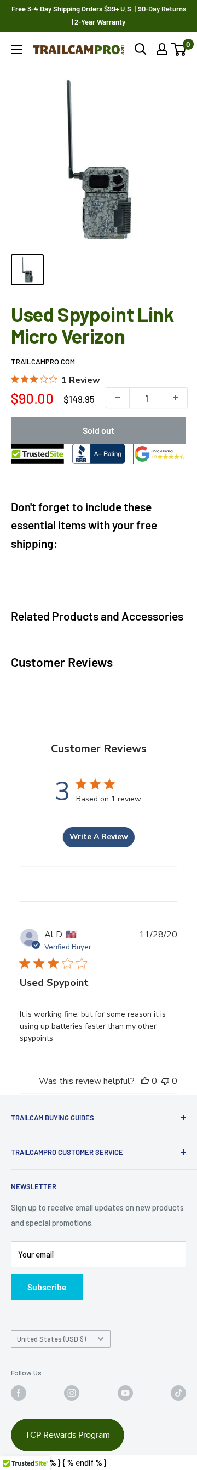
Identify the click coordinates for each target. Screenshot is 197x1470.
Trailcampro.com (43, 361)
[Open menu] (16, 49)
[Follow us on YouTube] (125, 1393)
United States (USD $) (51, 1339)
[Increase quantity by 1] (175, 398)
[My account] (162, 49)
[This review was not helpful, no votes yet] (165, 1081)
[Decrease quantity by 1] (117, 398)
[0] (179, 49)
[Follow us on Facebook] (18, 1393)
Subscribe (47, 1287)
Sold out (98, 430)
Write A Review (98, 836)
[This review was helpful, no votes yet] (145, 1081)
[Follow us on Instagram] (71, 1393)
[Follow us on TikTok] (178, 1393)
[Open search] (141, 49)
